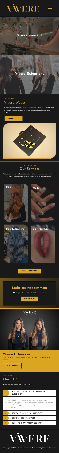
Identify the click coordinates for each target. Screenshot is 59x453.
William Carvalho (49, 448)
